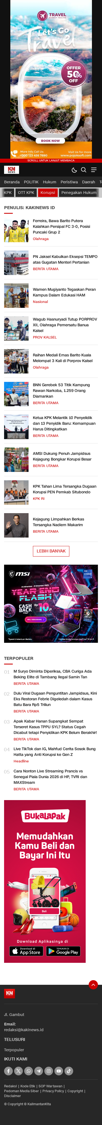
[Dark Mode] (74, 169)
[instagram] (48, 1071)
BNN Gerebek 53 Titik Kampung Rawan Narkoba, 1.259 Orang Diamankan (61, 390)
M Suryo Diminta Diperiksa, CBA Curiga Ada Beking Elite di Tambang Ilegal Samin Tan (53, 674)
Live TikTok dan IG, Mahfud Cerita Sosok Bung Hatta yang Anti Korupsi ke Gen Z (55, 751)
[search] (83, 169)
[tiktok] (68, 1071)
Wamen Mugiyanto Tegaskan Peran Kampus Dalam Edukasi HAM (64, 292)
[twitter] (18, 1071)
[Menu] (93, 169)
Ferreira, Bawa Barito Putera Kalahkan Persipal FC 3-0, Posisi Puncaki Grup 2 (61, 226)
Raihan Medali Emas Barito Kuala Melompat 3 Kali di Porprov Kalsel (62, 358)
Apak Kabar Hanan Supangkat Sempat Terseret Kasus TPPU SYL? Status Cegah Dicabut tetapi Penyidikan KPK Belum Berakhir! (55, 727)
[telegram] (38, 1071)
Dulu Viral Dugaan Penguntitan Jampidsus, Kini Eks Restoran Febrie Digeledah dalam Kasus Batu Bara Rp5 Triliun (55, 699)
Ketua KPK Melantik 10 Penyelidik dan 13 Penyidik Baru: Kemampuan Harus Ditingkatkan (64, 423)
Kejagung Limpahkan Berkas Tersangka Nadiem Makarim (58, 522)
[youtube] (58, 1071)
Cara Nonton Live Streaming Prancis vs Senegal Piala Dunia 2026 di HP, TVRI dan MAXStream (50, 777)
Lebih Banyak (51, 551)
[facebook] (8, 1071)
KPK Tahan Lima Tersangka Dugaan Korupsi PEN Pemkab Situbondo (64, 489)
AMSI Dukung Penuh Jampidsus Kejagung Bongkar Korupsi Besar (62, 456)
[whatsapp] (28, 1071)
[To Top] (93, 984)
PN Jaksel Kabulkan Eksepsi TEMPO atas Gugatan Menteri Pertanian (65, 259)
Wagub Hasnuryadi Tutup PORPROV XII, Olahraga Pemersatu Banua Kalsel (65, 325)
